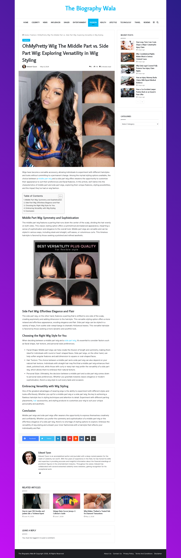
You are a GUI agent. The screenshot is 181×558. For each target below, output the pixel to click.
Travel (137, 22)
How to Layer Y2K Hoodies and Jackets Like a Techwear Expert (33, 512)
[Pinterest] (69, 438)
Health (103, 22)
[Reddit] (75, 438)
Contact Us (117, 554)
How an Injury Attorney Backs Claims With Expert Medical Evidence (146, 80)
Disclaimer (158, 554)
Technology (125, 22)
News (45, 22)
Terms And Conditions (143, 554)
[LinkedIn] (58, 438)
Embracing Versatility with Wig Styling (40, 208)
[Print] (93, 438)
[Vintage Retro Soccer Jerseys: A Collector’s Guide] (66, 501)
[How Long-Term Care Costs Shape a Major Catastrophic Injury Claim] (127, 45)
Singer (66, 22)
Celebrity (36, 22)
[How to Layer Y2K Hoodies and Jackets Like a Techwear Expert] (35, 501)
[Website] (39, 473)
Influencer (55, 22)
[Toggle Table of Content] (59, 196)
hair (35, 400)
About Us (107, 554)
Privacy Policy (128, 554)
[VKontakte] (81, 438)
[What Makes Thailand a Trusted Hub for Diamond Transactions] (97, 501)
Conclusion (29, 211)
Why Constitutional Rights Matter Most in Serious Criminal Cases (145, 56)
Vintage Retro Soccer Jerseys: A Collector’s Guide (64, 512)
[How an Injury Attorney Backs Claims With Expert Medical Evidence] (127, 80)
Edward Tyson (32, 67)
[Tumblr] (63, 438)
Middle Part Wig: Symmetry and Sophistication (43, 200)
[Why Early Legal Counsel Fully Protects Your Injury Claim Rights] (127, 69)
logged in (36, 538)
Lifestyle (113, 22)
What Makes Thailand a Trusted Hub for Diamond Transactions (97, 512)
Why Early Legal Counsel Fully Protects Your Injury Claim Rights (146, 68)
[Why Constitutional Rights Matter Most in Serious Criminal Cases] (127, 57)
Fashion (93, 22)
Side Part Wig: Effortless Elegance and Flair (42, 203)
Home (25, 22)
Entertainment (79, 22)
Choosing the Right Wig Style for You (40, 205)
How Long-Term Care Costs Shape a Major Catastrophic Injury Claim (146, 44)
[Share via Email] (87, 438)
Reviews (147, 22)
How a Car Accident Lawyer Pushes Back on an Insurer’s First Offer (146, 92)
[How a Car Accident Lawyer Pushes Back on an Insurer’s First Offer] (127, 92)
